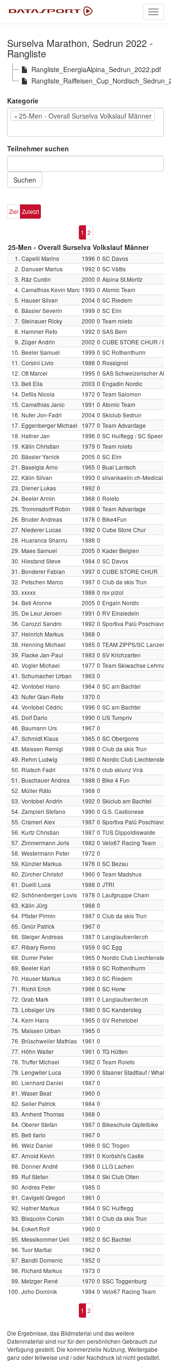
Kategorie (22, 100)
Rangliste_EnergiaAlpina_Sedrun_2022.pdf (96, 69)
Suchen (24, 180)
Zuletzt (30, 211)
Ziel (14, 211)
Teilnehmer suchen (38, 148)
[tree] (85, 75)
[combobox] (85, 122)
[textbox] (24, 128)
